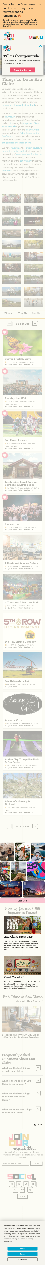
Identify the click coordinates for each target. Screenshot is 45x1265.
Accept (22, 1249)
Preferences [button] (8, 1241)
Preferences (22, 1259)
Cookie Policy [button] (24, 1236)
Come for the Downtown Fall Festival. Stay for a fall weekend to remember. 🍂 (18, 10)
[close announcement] (40, 4)
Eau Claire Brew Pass (18, 936)
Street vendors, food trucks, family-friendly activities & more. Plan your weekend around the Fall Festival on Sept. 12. (20, 23)
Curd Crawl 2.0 (14, 977)
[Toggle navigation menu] (35, 37)
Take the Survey (22, 70)
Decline (22, 1254)
